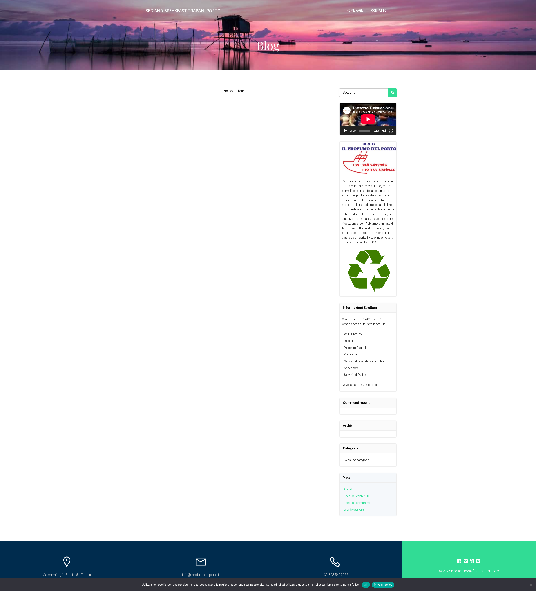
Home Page (355, 10)
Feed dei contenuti (356, 496)
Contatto (379, 10)
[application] (368, 119)
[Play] (345, 131)
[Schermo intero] (391, 131)
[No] (531, 585)
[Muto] (384, 131)
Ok (366, 584)
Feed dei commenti (357, 503)
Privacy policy (383, 584)
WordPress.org (354, 509)
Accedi (348, 489)
